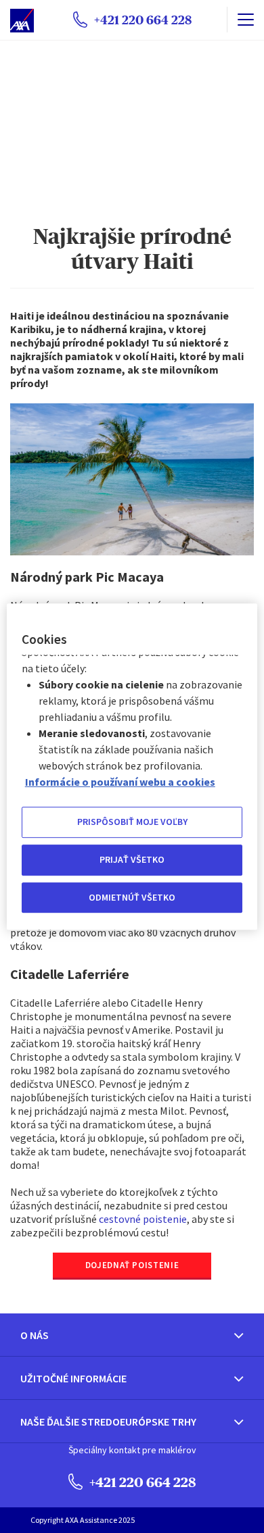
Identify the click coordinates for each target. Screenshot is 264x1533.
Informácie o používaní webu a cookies (120, 782)
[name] (245, 19)
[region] (132, 766)
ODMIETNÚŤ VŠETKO (132, 897)
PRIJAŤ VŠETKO (132, 859)
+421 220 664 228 (141, 1482)
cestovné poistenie (143, 1219)
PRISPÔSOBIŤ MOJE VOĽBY (132, 822)
